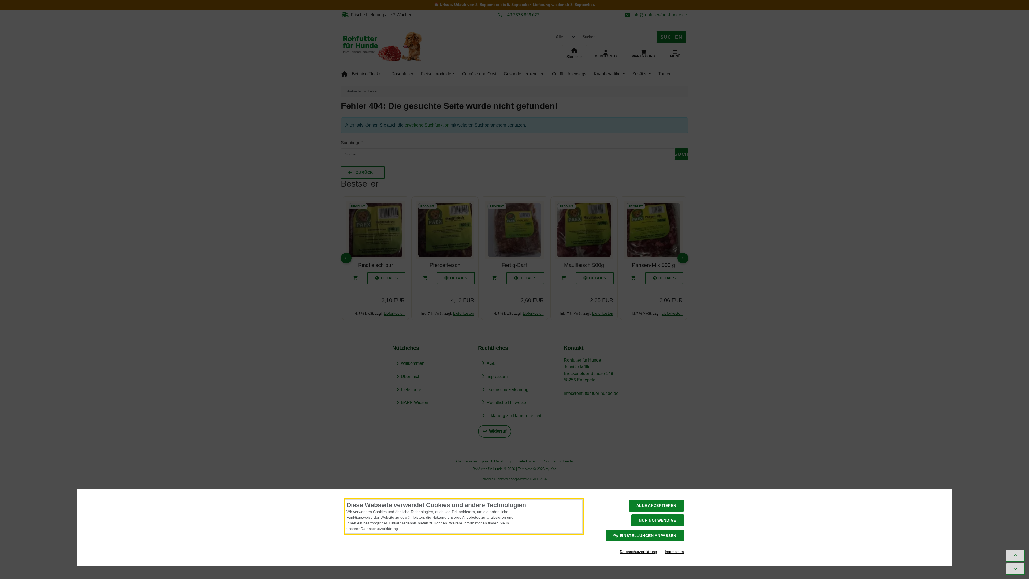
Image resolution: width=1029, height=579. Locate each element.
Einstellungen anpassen (647, 535)
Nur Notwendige (657, 520)
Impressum (674, 552)
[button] (1015, 556)
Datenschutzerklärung (638, 552)
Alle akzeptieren (656, 505)
